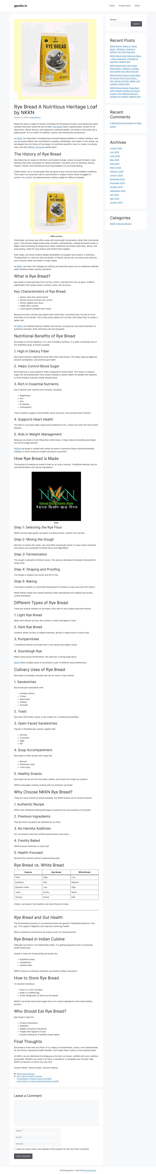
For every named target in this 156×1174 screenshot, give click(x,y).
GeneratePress (90, 1170)
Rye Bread (57, 127)
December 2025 (117, 179)
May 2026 (114, 160)
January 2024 (116, 202)
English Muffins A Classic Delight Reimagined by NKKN (38, 1081)
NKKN (19, 138)
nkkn (18, 1076)
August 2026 (116, 148)
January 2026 (116, 175)
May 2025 (114, 198)
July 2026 (114, 152)
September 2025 (117, 191)
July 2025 (114, 195)
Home (112, 6)
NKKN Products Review (26, 1074)
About (137, 6)
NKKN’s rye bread (36, 147)
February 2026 (116, 171)
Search (113, 19)
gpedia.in (20, 5)
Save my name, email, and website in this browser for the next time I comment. (53, 1149)
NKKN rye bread (27, 1076)
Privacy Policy (124, 6)
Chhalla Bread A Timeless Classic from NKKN (34, 1079)
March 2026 (115, 168)
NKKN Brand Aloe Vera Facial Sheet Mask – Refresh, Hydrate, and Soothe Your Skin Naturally (124, 69)
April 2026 (114, 164)
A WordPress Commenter (121, 123)
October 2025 (116, 187)
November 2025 (117, 183)
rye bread (38, 1076)
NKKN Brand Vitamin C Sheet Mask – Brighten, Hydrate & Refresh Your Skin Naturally (123, 49)
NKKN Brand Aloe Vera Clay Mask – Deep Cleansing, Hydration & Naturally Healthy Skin (125, 59)
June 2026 (115, 156)
